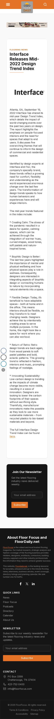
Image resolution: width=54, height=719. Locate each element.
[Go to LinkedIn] (33, 583)
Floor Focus (8, 547)
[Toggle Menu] (7, 4)
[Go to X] (27, 583)
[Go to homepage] (27, 7)
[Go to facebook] (21, 583)
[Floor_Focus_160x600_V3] (27, 24)
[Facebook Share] (3, 351)
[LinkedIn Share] (3, 364)
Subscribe (20, 504)
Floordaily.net (21, 566)
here (12, 436)
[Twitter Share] (3, 357)
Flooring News (19, 50)
